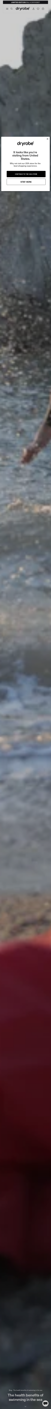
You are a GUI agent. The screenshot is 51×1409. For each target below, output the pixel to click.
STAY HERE (26, 181)
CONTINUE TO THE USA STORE (26, 174)
